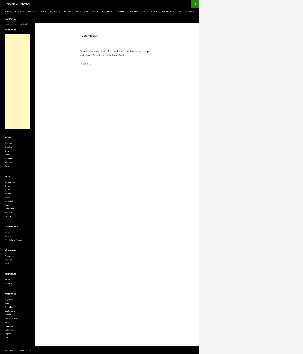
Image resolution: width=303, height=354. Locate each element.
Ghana (7, 154)
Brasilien (8, 260)
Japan (7, 197)
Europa (67, 11)
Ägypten (8, 143)
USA (179, 11)
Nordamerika (167, 11)
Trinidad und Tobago (13, 240)
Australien (55, 11)
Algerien (8, 147)
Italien (95, 11)
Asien (43, 11)
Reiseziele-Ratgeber (17, 4)
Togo (7, 166)
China (7, 186)
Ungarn (134, 11)
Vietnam (8, 212)
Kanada (8, 236)
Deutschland (81, 11)
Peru (7, 263)
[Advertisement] (17, 81)
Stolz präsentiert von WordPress (18, 350)
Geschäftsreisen (149, 11)
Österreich (121, 11)
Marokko (8, 158)
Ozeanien (189, 11)
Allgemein (19, 11)
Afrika (8, 11)
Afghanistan (10, 182)
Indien (7, 190)
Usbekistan (9, 208)
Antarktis (32, 11)
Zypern (8, 216)
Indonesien (9, 193)
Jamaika (8, 232)
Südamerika (10, 19)
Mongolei (9, 201)
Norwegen (107, 11)
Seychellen (9, 162)
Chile (7, 151)
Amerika (8, 283)
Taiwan (8, 205)
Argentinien (10, 256)
